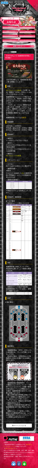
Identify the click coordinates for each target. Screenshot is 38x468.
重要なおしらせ (10, 31)
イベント (10, 36)
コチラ (24, 117)
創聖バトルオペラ (27, 27)
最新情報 (10, 27)
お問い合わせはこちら (11, 448)
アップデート (27, 40)
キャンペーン (27, 36)
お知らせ (27, 31)
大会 (10, 40)
